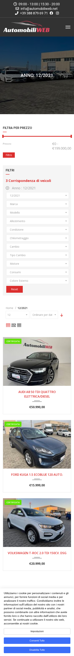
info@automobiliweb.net (39, 9)
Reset (14, 289)
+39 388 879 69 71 (33, 13)
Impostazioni (37, 631)
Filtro (9, 155)
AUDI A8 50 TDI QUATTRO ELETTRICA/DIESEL (37, 394)
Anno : (23, 188)
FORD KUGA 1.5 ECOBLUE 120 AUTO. (37, 475)
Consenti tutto (37, 640)
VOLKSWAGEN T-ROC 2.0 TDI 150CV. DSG (37, 553)
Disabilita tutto (37, 650)
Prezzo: (7, 143)
